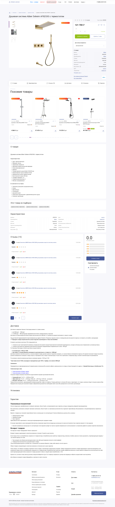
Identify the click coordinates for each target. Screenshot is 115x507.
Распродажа (34, 489)
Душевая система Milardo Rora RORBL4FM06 (45, 122)
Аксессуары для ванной (37, 479)
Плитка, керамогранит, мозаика (39, 484)
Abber (104, 52)
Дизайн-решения (51, 2)
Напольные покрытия (36, 487)
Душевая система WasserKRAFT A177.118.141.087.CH (18, 123)
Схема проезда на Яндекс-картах (21, 371)
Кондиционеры (34, 2)
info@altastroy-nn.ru (95, 477)
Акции (73, 489)
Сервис (83, 2)
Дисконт (42, 2)
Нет (23, 251)
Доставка (76, 2)
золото (104, 68)
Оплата (70, 2)
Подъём (58, 492)
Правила (58, 494)
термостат (103, 70)
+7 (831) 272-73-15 (96, 475)
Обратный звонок (98, 493)
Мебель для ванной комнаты (38, 477)
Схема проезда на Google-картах (21, 373)
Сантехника (34, 474)
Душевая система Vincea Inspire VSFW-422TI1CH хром (67, 123)
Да (20, 251)
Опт (65, 2)
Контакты (58, 477)
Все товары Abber (78, 78)
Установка (58, 489)
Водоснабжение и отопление (38, 482)
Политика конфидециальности (99, 500)
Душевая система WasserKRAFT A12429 (92, 122)
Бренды (33, 494)
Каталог (34, 471)
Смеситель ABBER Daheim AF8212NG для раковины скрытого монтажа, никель (38, 288)
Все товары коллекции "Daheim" (81, 76)
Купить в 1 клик (98, 36)
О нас (59, 2)
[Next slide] (16, 137)
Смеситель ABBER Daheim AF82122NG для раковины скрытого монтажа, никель (38, 242)
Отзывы (58, 474)
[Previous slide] (12, 137)
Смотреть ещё (75, 318)
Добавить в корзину (82, 36)
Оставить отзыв (95, 258)
